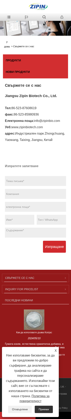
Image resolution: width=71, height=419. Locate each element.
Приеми (44, 409)
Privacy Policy (61, 408)
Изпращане (54, 247)
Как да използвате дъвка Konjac (34, 332)
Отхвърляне (20, 409)
